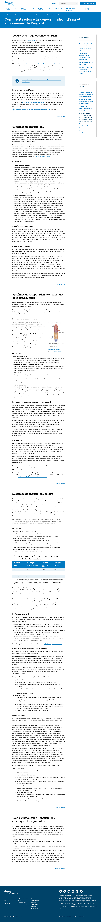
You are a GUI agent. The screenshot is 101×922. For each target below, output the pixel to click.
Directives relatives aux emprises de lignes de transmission (86, 101)
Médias (6, 901)
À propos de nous (9, 899)
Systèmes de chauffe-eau (86, 49)
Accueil (6, 14)
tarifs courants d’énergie (43, 156)
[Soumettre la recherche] (76, 3)
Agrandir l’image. (57, 351)
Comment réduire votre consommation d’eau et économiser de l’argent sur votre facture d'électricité (85, 117)
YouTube (69, 891)
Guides (11, 14)
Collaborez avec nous (23, 899)
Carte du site (62, 916)
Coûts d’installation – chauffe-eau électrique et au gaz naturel (86, 70)
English (54, 3)
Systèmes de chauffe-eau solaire (86, 63)
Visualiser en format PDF (54, 349)
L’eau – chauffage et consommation (85, 45)
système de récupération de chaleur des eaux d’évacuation (43, 64)
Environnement (22, 905)
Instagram (77, 891)
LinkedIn (73, 891)
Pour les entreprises (34, 903)
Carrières (7, 903)
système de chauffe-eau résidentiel (33, 102)
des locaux (31, 40)
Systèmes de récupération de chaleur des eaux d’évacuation (84, 56)
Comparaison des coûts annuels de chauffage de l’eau (36, 109)
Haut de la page (58, 116)
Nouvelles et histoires (70, 9)
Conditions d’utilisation (71, 916)
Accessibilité (81, 916)
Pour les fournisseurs (34, 907)
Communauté (22, 902)
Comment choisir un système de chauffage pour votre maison (86, 94)
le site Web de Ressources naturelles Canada (32, 477)
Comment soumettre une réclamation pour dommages (86, 126)
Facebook (60, 891)
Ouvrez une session (88, 3)
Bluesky (81, 891)
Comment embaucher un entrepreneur (86, 132)
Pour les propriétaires (35, 899)
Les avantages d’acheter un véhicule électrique (85, 108)
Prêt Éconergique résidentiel (51, 468)
